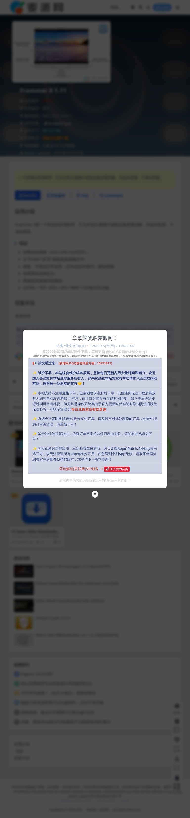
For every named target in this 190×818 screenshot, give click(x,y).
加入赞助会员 (119, 469)
